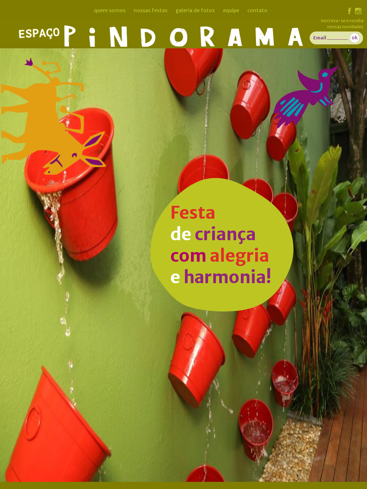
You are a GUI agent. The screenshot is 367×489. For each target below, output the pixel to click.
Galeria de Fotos (195, 10)
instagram (358, 11)
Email (319, 38)
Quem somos (109, 10)
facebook (349, 11)
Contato (257, 10)
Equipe (231, 10)
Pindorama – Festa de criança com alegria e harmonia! (181, 32)
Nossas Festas (150, 10)
